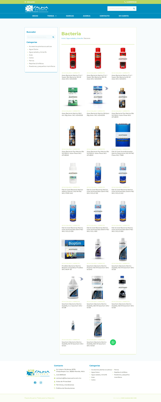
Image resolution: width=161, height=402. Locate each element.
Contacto (104, 16)
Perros (31, 61)
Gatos (31, 58)
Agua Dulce (33, 49)
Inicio (35, 16)
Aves (31, 55)
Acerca (86, 16)
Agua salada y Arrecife (37, 52)
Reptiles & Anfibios (36, 63)
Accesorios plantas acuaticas (40, 46)
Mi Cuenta (124, 16)
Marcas (70, 16)
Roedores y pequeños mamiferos (42, 66)
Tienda (50, 16)
